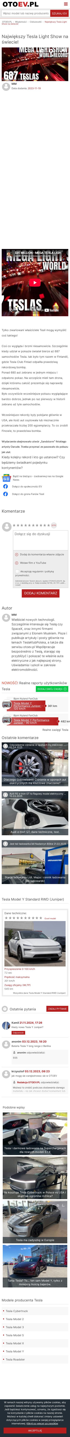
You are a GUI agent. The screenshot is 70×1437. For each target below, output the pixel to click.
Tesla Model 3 (15, 1327)
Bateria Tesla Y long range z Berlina (31, 1046)
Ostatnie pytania (23, 1009)
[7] (37, 525)
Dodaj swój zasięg (50, 689)
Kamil (27, 1022)
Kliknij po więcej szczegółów (42, 1423)
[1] (14, 525)
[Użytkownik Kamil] (6, 1025)
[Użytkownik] (6, 86)
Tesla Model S (15, 1335)
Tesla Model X (15, 1343)
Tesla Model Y (15, 1351)
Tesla (6, 689)
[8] (41, 525)
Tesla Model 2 (15, 1319)
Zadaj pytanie (57, 1008)
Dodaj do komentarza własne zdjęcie (41, 554)
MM (14, 83)
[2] (18, 525)
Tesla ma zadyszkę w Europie (35, 1240)
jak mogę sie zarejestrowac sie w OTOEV (34, 1075)
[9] (45, 525)
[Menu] (66, 4)
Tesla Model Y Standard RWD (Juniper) (33, 899)
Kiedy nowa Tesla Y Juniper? (27, 1027)
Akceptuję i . (40, 578)
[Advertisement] (35, 130)
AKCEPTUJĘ (35, 1430)
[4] (26, 525)
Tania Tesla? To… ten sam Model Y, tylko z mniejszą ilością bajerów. (35, 1282)
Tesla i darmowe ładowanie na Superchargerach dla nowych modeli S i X (35, 1149)
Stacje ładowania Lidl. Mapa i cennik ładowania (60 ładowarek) (35, 879)
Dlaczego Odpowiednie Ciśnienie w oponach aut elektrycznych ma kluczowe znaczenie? (35, 781)
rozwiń (18, 585)
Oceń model (50, 918)
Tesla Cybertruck (17, 1311)
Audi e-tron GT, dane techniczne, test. (35, 832)
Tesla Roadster (15, 1359)
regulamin (37, 571)
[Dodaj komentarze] (64, 50)
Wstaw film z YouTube (32, 562)
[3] (22, 525)
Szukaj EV (59, 13)
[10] (49, 525)
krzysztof (31, 1071)
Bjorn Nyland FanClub (26, 698)
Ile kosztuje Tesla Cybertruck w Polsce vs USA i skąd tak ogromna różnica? (35, 1194)
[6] (33, 525)
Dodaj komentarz (40, 593)
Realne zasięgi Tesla (55, 729)
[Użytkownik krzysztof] (6, 1074)
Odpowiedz (18, 1032)
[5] (29, 525)
